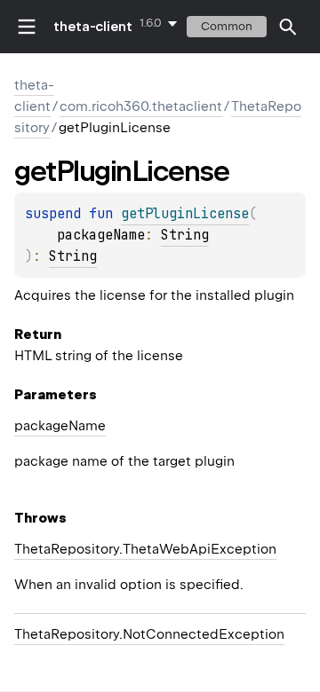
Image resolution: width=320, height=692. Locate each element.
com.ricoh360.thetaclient (141, 106)
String (185, 235)
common (226, 26)
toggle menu (26, 26)
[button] (288, 26)
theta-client (92, 27)
